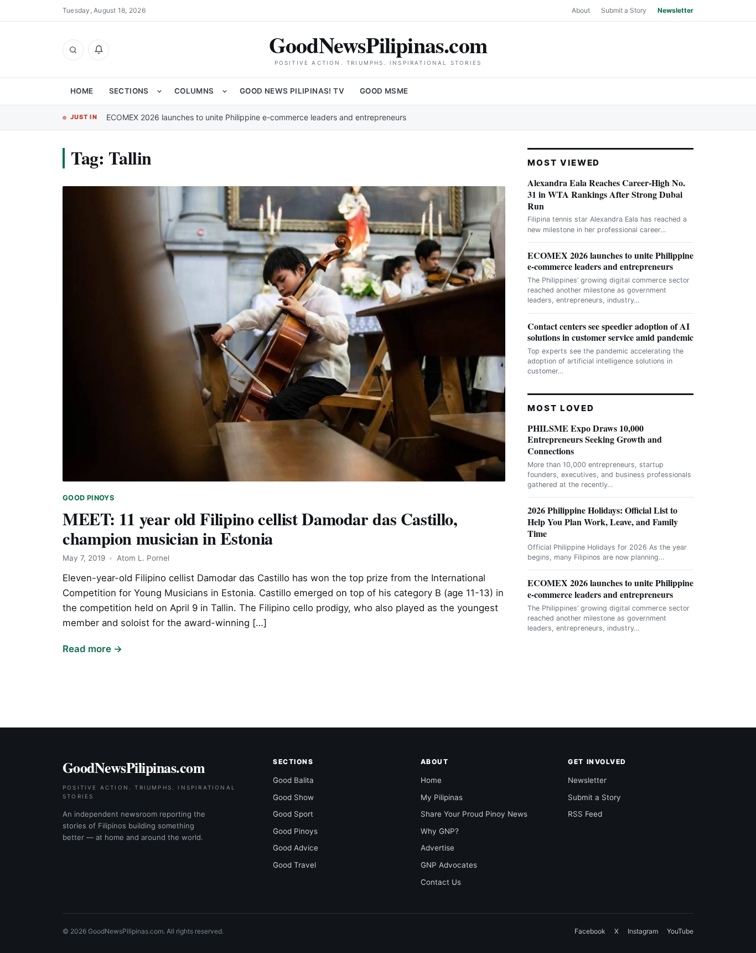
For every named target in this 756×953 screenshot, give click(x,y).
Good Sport (293, 813)
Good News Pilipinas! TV (292, 90)
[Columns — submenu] (225, 91)
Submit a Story (623, 10)
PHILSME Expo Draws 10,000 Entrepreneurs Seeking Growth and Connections (594, 440)
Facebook (589, 931)
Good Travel (294, 864)
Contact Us (441, 882)
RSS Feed (585, 813)
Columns (194, 90)
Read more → (92, 648)
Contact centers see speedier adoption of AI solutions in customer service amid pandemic (610, 332)
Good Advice (295, 847)
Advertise (437, 847)
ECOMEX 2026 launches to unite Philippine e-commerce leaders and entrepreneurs (256, 117)
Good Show (293, 797)
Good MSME (384, 90)
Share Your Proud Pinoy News (474, 813)
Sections (129, 90)
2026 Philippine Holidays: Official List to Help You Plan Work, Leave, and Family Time (602, 522)
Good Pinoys (88, 498)
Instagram (643, 931)
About (581, 10)
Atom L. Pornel (143, 558)
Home (82, 90)
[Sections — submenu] (159, 91)
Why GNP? (440, 831)
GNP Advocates (449, 864)
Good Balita (293, 780)
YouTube (680, 931)
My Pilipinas (442, 797)
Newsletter (675, 10)
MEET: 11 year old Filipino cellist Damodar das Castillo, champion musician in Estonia (260, 528)
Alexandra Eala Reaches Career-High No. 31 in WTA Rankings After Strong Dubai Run (606, 194)
